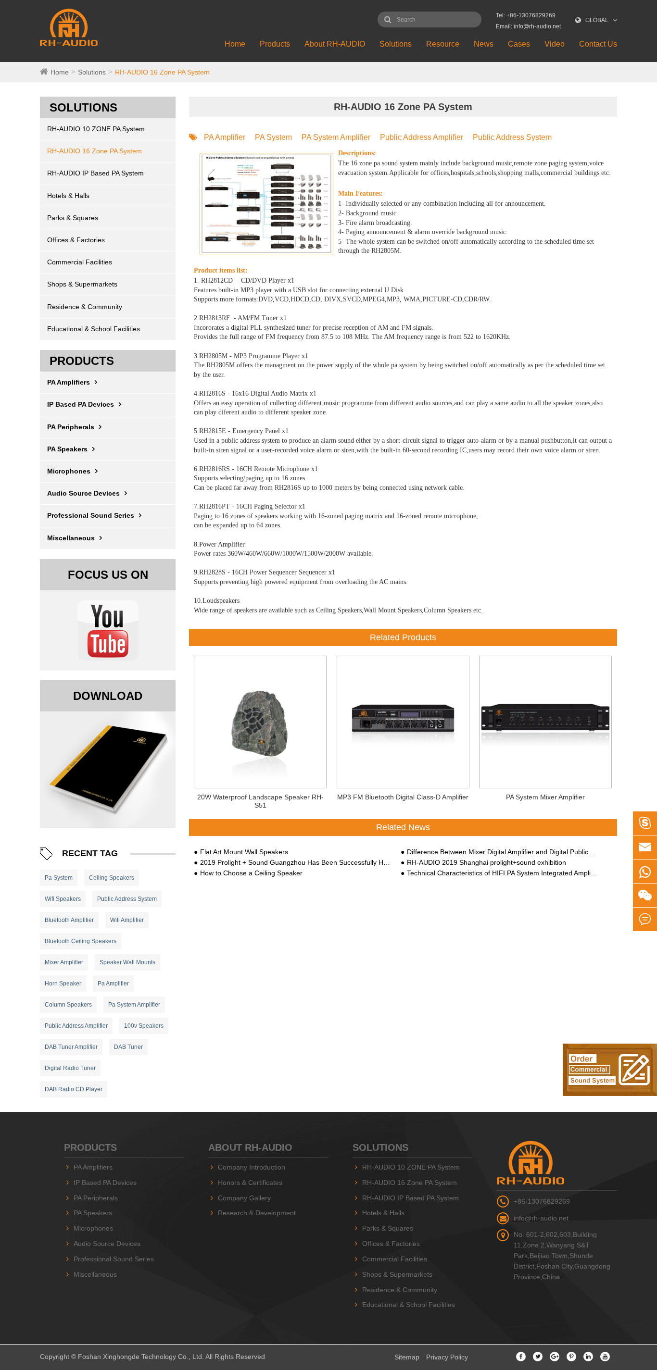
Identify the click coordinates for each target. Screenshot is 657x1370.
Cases (519, 44)
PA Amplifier (224, 137)
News (483, 44)
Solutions (395, 44)
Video (554, 44)
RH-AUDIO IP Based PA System (95, 173)
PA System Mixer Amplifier (545, 797)
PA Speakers (67, 449)
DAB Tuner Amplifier (71, 1047)
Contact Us (598, 44)
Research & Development (257, 1213)
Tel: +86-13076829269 (526, 15)
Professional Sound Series (90, 515)
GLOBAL (596, 20)
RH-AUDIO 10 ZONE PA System (96, 129)
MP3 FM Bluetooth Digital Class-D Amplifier (402, 797)
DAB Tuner (128, 1047)
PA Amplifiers (68, 382)
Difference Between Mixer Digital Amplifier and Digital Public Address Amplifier (502, 852)
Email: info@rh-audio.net (528, 26)
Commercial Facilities (79, 262)
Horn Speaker (63, 983)
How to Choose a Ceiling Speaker (251, 873)
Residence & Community (84, 307)
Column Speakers (68, 1004)
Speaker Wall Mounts (127, 962)
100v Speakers (144, 1025)
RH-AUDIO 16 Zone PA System (162, 72)
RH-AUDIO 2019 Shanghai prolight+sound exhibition (486, 862)
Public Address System (127, 899)
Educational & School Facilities (93, 329)
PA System (273, 137)
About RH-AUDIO (334, 44)
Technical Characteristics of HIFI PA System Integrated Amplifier (502, 873)
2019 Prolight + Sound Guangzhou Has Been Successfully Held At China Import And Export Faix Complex (295, 862)
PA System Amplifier (336, 137)
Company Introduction (251, 1167)
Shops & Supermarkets (82, 284)
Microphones (68, 471)
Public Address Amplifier (76, 1025)
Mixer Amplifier (64, 962)
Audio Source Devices (83, 493)
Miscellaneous (71, 538)
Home (235, 44)
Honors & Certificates (250, 1182)
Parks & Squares (72, 218)
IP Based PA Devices (80, 404)
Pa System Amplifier (134, 1004)
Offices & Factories (76, 240)
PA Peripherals (70, 427)
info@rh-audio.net (541, 1218)
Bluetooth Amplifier (69, 920)
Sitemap (406, 1357)
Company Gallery (244, 1198)
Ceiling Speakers (111, 877)
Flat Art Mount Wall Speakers (244, 852)
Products (275, 44)
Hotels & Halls (68, 195)
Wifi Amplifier (127, 920)
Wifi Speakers (63, 899)
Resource (442, 44)
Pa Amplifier (113, 983)
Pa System (59, 877)
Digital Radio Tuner (70, 1068)
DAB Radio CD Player (73, 1089)
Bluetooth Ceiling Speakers (80, 941)
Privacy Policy (447, 1357)
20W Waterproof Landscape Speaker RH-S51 (260, 801)
